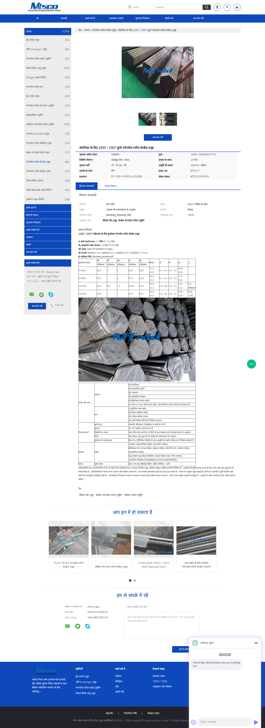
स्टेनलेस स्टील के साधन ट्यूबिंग (47, 105)
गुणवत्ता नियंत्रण (142, 18)
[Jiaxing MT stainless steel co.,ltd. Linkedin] (237, 7)
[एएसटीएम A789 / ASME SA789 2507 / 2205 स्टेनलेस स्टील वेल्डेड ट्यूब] (69, 541)
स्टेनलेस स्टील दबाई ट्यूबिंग (47, 59)
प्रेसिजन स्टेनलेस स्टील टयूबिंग (47, 124)
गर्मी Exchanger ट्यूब (47, 49)
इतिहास (118, 681)
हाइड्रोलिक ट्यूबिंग (47, 115)
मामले (28, 245)
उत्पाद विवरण (111, 186)
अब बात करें (198, 18)
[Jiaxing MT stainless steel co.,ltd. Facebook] (217, 7)
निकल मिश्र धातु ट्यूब (47, 68)
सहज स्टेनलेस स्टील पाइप (47, 152)
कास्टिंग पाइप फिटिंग (47, 199)
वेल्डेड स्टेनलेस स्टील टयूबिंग (109, 495)
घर (37, 18)
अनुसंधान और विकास (162, 686)
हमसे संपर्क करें (32, 230)
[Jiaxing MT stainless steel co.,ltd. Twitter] (227, 7)
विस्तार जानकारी (86, 186)
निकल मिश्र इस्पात (47, 180)
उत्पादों (64, 18)
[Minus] (256, 643)
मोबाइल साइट (153, 713)
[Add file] (193, 722)
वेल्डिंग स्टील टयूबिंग (134, 495)
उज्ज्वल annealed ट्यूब (47, 134)
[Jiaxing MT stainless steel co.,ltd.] (31, 294)
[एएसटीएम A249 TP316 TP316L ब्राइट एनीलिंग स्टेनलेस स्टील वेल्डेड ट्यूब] (154, 541)
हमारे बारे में (90, 18)
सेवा (117, 686)
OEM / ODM (160, 681)
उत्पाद (47, 31)
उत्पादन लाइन (159, 676)
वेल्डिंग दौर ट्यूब (86, 495)
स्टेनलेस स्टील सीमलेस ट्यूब (47, 143)
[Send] (256, 722)
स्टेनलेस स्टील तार (47, 87)
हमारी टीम (119, 692)
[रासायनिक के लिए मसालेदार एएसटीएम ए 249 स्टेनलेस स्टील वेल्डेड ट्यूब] (111, 541)
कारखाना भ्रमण (116, 18)
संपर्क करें (169, 18)
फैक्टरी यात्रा (32, 215)
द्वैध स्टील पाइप (47, 96)
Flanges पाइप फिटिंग (47, 77)
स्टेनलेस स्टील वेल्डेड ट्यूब (47, 162)
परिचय (118, 676)
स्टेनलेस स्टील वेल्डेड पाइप (47, 171)
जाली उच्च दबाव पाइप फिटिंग (47, 190)
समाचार (29, 237)
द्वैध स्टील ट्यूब (47, 40)
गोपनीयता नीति (130, 713)
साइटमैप (109, 713)
